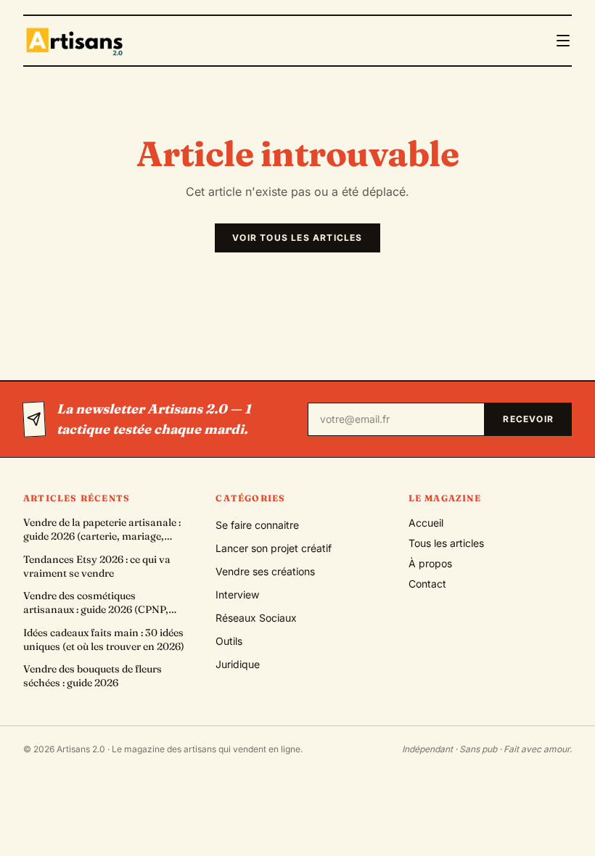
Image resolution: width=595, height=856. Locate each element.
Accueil (426, 523)
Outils (229, 641)
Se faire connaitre (257, 525)
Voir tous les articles (297, 237)
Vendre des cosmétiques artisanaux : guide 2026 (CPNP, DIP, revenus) (95, 603)
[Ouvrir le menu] (563, 40)
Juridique (238, 664)
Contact (427, 583)
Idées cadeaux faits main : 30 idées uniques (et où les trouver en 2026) (103, 639)
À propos (430, 563)
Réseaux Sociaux (256, 618)
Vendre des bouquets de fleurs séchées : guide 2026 (92, 675)
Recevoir (528, 418)
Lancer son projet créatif (274, 548)
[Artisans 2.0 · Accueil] (76, 41)
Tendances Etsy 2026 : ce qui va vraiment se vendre (97, 566)
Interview (237, 594)
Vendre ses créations (265, 571)
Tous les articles (446, 543)
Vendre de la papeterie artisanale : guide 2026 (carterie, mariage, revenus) (102, 530)
